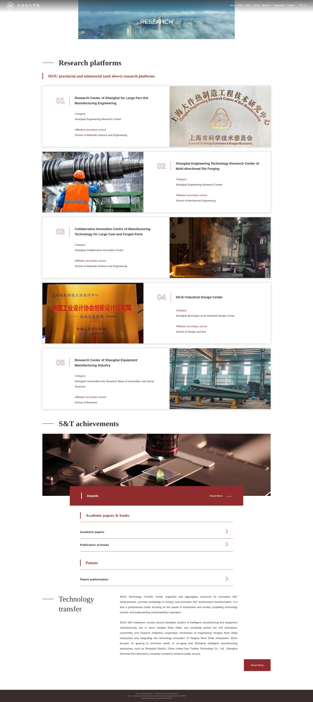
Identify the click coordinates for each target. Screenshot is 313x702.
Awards (92, 496)
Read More (216, 495)
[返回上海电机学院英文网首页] (23, 2)
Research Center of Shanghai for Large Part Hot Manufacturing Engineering (111, 100)
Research (266, 5)
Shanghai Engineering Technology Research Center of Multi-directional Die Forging (217, 166)
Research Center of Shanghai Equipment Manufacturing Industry (106, 362)
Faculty (256, 5)
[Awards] (156, 436)
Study (248, 5)
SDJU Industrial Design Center (199, 297)
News (240, 5)
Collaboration (279, 5)
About (232, 5)
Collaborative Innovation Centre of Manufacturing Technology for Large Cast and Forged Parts (112, 231)
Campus (290, 5)
